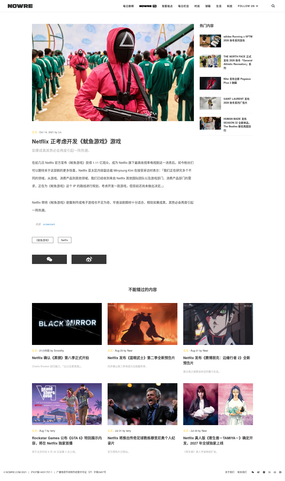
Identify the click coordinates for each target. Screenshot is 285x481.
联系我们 (243, 472)
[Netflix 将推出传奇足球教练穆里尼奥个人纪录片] (142, 404)
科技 (229, 6)
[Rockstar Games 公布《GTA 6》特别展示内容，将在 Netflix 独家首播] (67, 404)
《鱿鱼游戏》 (42, 240)
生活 (219, 6)
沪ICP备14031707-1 (42, 472)
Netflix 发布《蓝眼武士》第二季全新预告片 (141, 357)
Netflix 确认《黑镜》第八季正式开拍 (60, 357)
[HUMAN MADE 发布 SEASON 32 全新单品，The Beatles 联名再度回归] (210, 123)
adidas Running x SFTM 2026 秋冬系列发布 (238, 38)
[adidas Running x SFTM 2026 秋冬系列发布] (210, 40)
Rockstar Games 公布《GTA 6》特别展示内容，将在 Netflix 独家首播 (67, 440)
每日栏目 (183, 6)
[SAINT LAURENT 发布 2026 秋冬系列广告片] (210, 103)
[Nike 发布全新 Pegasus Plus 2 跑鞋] (210, 83)
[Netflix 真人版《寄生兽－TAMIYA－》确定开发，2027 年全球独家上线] (218, 404)
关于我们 (229, 472)
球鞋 (208, 6)
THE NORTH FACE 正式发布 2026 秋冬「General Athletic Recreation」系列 (238, 62)
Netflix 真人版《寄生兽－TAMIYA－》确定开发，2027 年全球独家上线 (218, 440)
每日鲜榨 (128, 6)
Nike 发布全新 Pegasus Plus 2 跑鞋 (237, 80)
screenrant (49, 224)
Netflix (64, 240)
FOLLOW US (247, 6)
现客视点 (167, 6)
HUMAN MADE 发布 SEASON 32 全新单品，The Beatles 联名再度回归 (237, 124)
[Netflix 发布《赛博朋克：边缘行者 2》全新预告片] (218, 324)
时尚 (197, 6)
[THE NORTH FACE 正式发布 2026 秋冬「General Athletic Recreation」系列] (210, 60)
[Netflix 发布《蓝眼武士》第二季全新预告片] (142, 324)
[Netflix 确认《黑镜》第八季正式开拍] (67, 324)
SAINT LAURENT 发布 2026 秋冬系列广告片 (237, 100)
